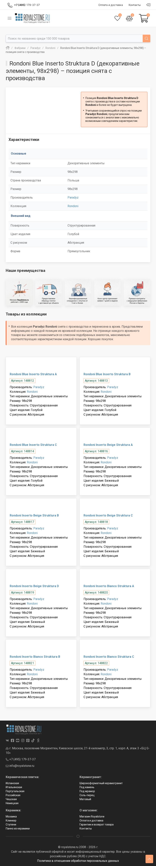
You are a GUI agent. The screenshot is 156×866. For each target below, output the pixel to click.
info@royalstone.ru (21, 766)
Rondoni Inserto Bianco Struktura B (35, 656)
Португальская (15, 791)
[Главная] (8, 47)
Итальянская (14, 787)
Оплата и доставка (91, 820)
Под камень (87, 787)
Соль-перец (87, 795)
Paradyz (73, 197)
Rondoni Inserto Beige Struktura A (108, 445)
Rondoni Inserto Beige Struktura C (108, 515)
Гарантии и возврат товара (97, 824)
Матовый (85, 799)
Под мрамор (87, 791)
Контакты (86, 828)
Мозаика (11, 816)
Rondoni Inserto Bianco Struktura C (109, 656)
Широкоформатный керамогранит (101, 783)
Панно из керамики (18, 828)
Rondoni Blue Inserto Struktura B (107, 374)
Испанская (12, 783)
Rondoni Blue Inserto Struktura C (33, 445)
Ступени (11, 824)
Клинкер (11, 820)
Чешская (11, 799)
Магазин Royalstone (92, 816)
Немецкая (12, 803)
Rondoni (73, 206)
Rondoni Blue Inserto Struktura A (33, 374)
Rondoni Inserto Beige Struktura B (34, 515)
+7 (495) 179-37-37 (22, 759)
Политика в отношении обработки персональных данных (78, 861)
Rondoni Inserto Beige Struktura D (34, 586)
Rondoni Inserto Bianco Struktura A (109, 586)
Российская (13, 795)
